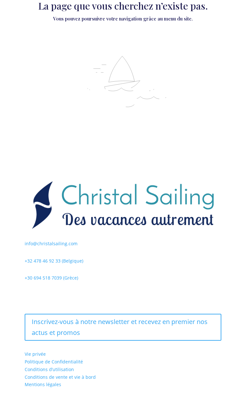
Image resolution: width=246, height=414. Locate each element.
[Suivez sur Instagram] (42, 296)
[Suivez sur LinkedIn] (55, 296)
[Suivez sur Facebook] (30, 296)
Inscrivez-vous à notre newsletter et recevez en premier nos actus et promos (120, 327)
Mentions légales (43, 384)
